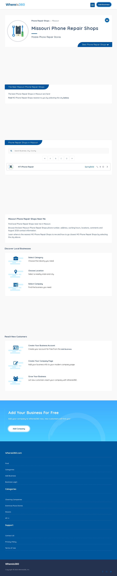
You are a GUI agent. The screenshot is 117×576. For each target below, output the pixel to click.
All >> (7, 518)
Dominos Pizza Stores (14, 506)
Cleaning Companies (13, 500)
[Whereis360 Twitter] (111, 571)
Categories (9, 470)
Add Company (19, 429)
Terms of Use (10, 548)
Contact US (9, 536)
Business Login (11, 482)
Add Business (104, 4)
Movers (8, 512)
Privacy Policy (10, 542)
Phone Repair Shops (40, 21)
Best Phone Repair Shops (94, 44)
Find (7, 463)
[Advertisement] (58, 67)
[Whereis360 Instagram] (106, 571)
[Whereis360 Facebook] (102, 571)
